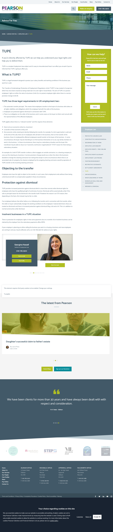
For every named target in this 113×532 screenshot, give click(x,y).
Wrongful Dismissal (92, 186)
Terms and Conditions (8, 496)
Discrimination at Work (93, 143)
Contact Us (107, 2)
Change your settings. (45, 288)
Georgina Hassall (21, 244)
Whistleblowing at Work (94, 178)
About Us (57, 2)
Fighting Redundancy (92, 161)
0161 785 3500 (103, 8)
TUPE (86, 171)
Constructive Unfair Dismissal (95, 139)
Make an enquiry (86, 8)
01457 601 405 (64, 481)
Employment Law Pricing (93, 158)
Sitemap (59, 496)
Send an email (21, 256)
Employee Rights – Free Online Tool (95, 150)
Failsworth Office (84, 468)
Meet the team (55, 265)
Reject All (88, 517)
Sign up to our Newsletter (63, 369)
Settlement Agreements (93, 168)
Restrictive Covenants (93, 165)
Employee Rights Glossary (94, 155)
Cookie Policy (42, 496)
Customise (80, 517)
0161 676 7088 (82, 478)
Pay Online (98, 2)
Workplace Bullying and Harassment (93, 182)
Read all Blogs (47, 369)
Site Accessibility (51, 496)
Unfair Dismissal (91, 175)
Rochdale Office (46, 468)
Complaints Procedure (30, 496)
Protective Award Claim (93, 136)
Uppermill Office (64, 468)
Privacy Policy (19, 496)
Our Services (65, 2)
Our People (75, 2)
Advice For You (12, 34)
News (91, 2)
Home (50, 2)
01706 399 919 (45, 481)
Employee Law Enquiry (93, 146)
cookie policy (54, 520)
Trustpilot (7, 294)
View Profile (21, 261)
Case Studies (83, 2)
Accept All (97, 517)
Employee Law (23, 34)
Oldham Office (26, 468)
